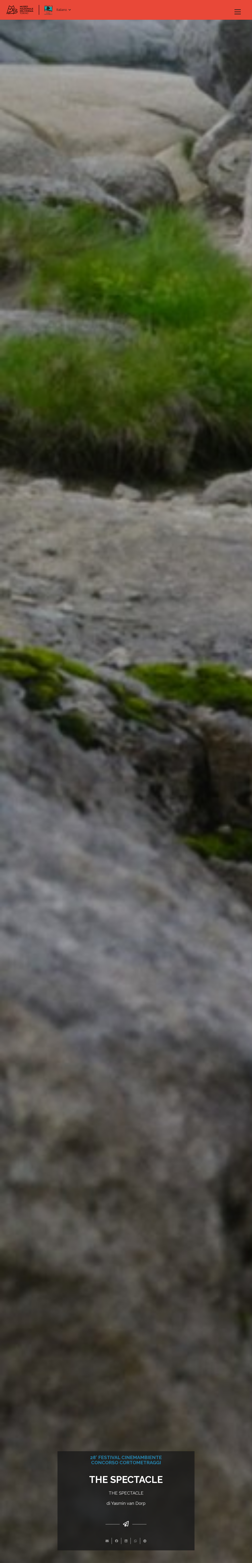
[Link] (20, 10)
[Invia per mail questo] (107, 1541)
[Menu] (237, 12)
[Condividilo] (116, 1541)
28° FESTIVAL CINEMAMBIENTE (126, 1457)
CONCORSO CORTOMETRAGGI (126, 1462)
